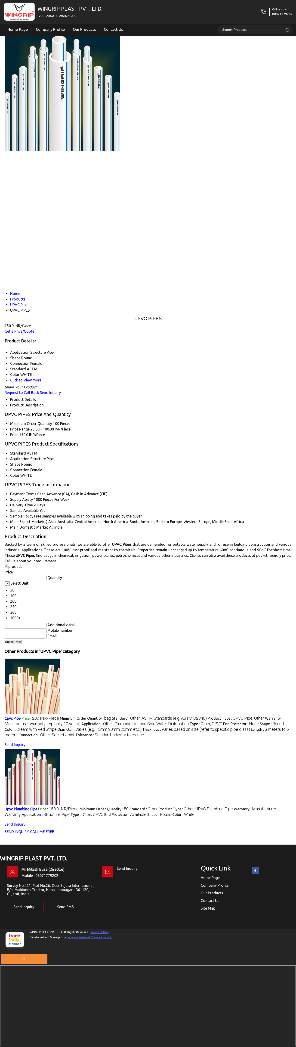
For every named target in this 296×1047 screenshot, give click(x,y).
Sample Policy (21, 516)
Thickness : (196, 729)
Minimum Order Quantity (31, 423)
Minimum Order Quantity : (85, 718)
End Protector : (241, 724)
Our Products (84, 29)
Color (14, 475)
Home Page (17, 29)
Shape (15, 464)
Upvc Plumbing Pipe (21, 809)
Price (14, 435)
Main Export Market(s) (28, 522)
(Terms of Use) (99, 932)
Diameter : (99, 729)
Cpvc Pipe (13, 718)
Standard (18, 453)
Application (19, 459)
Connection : (46, 735)
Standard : (159, 718)
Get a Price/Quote (19, 331)
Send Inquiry (50, 392)
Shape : (272, 724)
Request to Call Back (22, 392)
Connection (19, 470)
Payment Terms (23, 494)
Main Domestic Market (29, 527)
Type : (206, 724)
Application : (135, 724)
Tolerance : (109, 735)
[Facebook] (255, 873)
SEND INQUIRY (17, 832)
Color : (31, 729)
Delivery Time (21, 505)
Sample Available (24, 510)
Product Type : (236, 718)
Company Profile (50, 29)
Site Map (208, 908)
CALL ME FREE (42, 832)
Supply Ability (21, 499)
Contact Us (113, 29)
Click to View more (25, 380)
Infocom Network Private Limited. (90, 937)
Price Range (20, 429)
